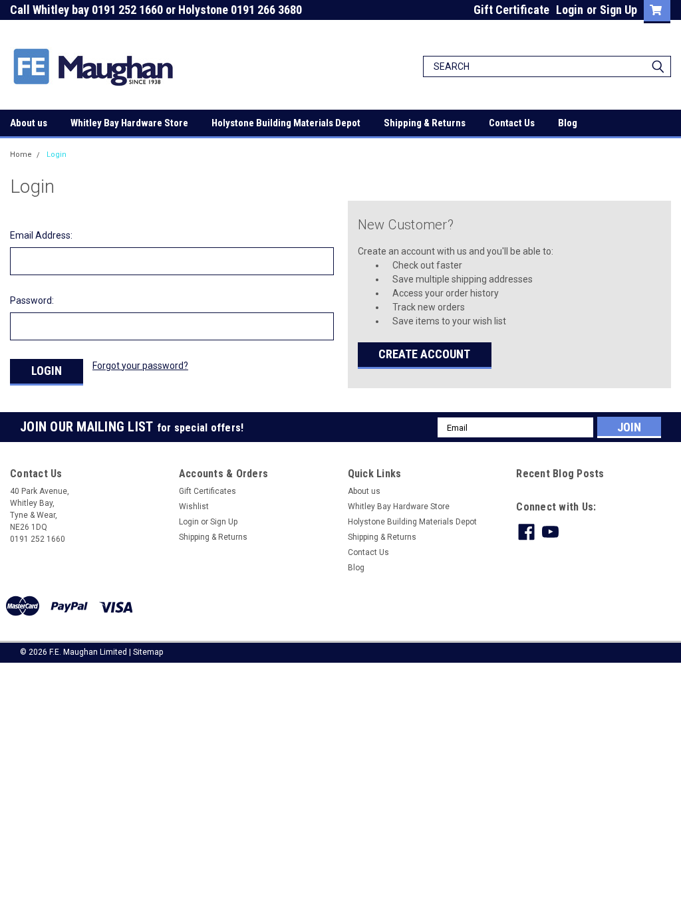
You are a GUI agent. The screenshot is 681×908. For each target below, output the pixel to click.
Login (569, 10)
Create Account (424, 354)
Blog (567, 123)
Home (21, 154)
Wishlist (194, 506)
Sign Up (618, 10)
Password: (32, 300)
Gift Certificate (511, 10)
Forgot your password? (140, 365)
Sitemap (148, 652)
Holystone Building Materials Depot (285, 123)
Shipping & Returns (425, 123)
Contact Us (512, 123)
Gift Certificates (207, 491)
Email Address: (41, 235)
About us (28, 123)
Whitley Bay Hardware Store (129, 123)
